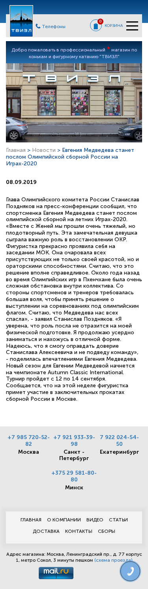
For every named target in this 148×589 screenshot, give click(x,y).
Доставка (46, 531)
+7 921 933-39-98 (74, 440)
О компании (64, 520)
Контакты (78, 531)
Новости (44, 150)
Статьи (118, 520)
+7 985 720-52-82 (28, 440)
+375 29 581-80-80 (74, 476)
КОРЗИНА (114, 25)
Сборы (106, 531)
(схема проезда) (113, 560)
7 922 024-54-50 (119, 440)
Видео (94, 520)
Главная (16, 150)
